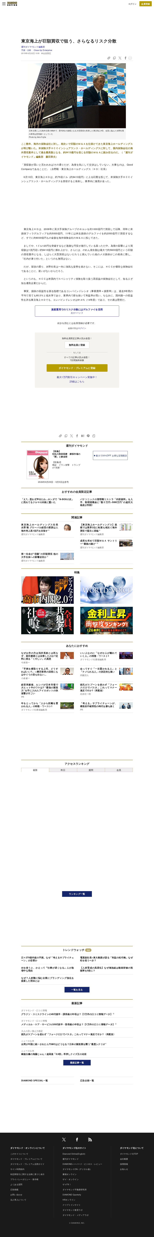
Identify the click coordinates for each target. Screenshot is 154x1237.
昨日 (63, 769)
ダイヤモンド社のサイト (74, 1147)
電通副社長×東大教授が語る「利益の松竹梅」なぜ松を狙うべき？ (106, 959)
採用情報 (124, 1164)
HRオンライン (69, 1199)
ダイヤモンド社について (132, 1147)
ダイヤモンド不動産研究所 (75, 1189)
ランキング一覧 (77, 893)
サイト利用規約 (17, 1169)
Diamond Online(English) (74, 1153)
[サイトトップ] (12, 4)
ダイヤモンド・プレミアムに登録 (77, 368)
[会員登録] (145, 3)
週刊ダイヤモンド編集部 (33, 46)
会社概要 (124, 1158)
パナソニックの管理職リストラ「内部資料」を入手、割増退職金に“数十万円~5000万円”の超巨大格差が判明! (106, 502)
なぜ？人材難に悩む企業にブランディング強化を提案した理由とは (47, 979)
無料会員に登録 (77, 344)
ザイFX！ (67, 1184)
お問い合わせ (16, 1194)
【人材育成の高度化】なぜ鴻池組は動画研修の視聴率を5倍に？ (106, 969)
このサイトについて (19, 1153)
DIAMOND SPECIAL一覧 (34, 1080)
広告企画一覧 (87, 1080)
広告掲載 (14, 1189)
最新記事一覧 (77, 1062)
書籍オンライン (70, 1174)
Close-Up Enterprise (43, 50)
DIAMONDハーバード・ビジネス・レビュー (82, 1164)
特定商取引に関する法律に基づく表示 (27, 1174)
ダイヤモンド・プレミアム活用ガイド (27, 1164)
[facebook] (77, 1140)
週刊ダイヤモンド (71, 1158)
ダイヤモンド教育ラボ (73, 1209)
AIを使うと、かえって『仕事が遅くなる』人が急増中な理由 (47, 969)
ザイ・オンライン (71, 1179)
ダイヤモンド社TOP (129, 1153)
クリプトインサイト (72, 1204)
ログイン (132, 4)
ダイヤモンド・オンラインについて (27, 1147)
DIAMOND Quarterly (72, 1194)
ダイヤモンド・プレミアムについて (26, 1158)
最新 (35, 769)
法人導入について (18, 1199)
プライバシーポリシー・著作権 (24, 1179)
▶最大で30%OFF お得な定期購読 (110, 455)
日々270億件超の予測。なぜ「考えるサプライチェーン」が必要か (47, 959)
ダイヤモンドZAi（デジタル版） (77, 1169)
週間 (91, 769)
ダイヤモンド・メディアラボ (76, 1215)
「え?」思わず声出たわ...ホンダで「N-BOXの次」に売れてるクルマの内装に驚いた (47, 501)
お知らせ (124, 1169)
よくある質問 (16, 1184)
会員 (119, 769)
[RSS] (90, 1140)
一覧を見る (77, 989)
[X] (64, 1140)
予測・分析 (26, 50)
